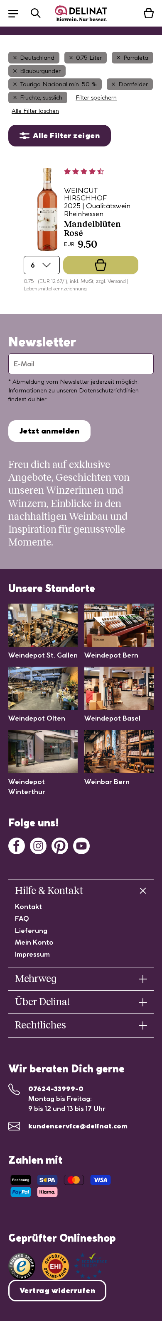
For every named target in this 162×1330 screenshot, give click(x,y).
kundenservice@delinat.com (78, 1126)
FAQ (22, 918)
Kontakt (28, 906)
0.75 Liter (89, 57)
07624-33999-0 (55, 1088)
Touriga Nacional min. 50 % (58, 84)
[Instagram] (38, 845)
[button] (17, 13)
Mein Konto (34, 942)
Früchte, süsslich (41, 97)
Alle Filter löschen (35, 110)
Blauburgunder (40, 71)
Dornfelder (133, 84)
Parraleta (135, 57)
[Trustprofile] (74, 1266)
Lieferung (31, 930)
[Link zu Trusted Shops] (21, 1266)
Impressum (32, 954)
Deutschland (37, 57)
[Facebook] (16, 845)
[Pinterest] (60, 845)
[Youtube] (81, 845)
